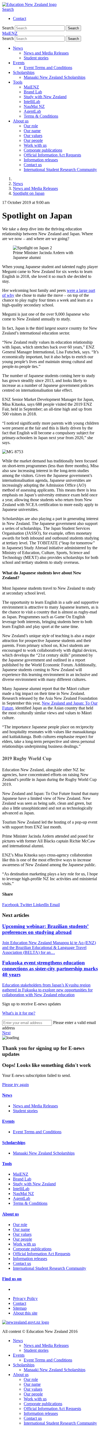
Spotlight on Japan (28, 193)
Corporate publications (43, 150)
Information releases (41, 160)
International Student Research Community (60, 169)
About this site (25, 1313)
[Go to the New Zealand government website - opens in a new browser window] (25, 1322)
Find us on (12, 1279)
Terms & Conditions (41, 116)
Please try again (15, 1084)
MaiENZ (31, 87)
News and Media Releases (46, 53)
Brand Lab (33, 92)
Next (6, 1032)
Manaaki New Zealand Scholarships (54, 77)
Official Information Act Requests (52, 155)
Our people (33, 140)
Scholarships (23, 72)
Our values (33, 135)
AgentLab (32, 111)
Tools (17, 82)
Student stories (36, 58)
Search (8, 9)
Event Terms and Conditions (48, 67)
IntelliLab (32, 101)
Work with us (35, 145)
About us (21, 121)
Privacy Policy (25, 1298)
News (18, 48)
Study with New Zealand (45, 96)
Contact (19, 18)
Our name (32, 130)
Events (19, 62)
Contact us (33, 164)
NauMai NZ (34, 106)
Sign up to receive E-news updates (31, 1004)
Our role (31, 126)
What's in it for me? (18, 1013)
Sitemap (20, 1308)
